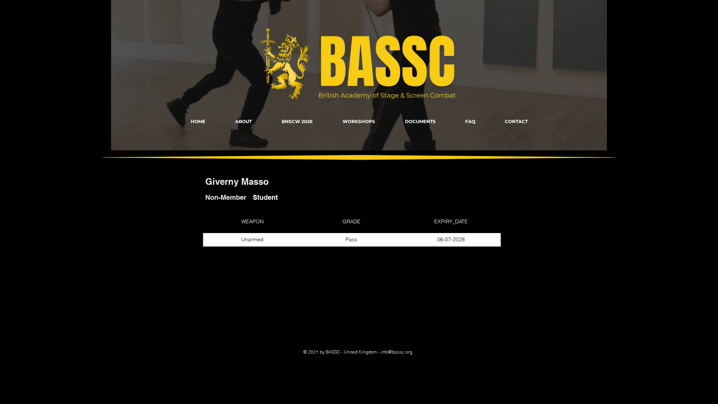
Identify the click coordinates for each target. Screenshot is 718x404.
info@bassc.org (396, 352)
